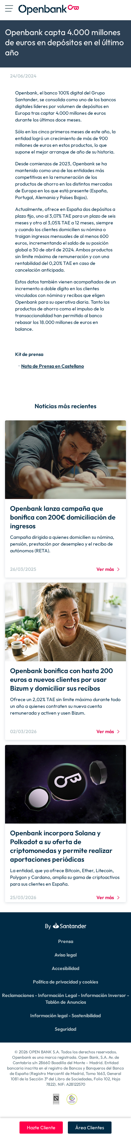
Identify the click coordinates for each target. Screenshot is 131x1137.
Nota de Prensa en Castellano (52, 366)
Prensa (65, 941)
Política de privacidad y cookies (65, 982)
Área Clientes (89, 1128)
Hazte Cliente (41, 1128)
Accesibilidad (65, 968)
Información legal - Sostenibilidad (65, 1016)
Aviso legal (65, 955)
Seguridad (65, 1029)
